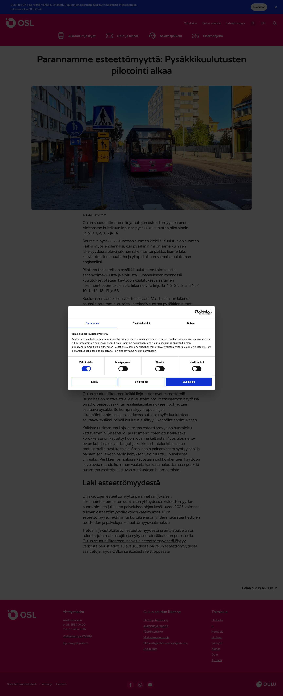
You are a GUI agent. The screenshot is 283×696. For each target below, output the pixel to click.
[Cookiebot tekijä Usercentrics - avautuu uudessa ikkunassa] (197, 312)
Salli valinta (141, 381)
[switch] (123, 368)
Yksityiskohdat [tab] (141, 323)
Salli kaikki (189, 381)
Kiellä (94, 381)
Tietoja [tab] (191, 323)
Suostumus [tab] (92, 323)
